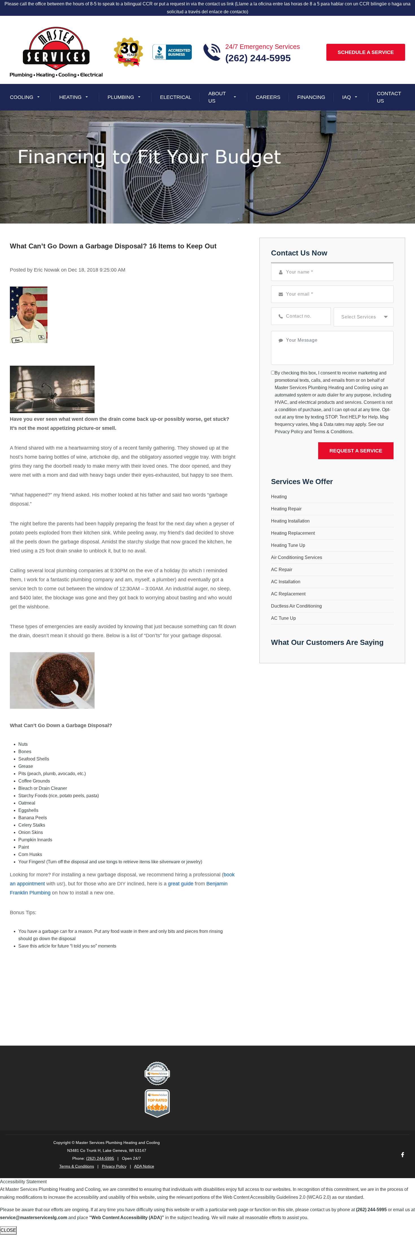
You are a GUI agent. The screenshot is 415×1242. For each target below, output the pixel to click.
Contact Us (389, 97)
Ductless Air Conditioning (296, 606)
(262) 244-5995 (100, 1158)
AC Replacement (288, 593)
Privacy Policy (289, 431)
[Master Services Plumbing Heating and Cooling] (56, 51)
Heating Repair (286, 508)
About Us (217, 97)
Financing (311, 97)
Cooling (21, 97)
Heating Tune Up (288, 545)
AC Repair (281, 569)
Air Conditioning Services (296, 557)
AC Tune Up (283, 618)
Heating (70, 97)
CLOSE (8, 1230)
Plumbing (121, 97)
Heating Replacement (293, 533)
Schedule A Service (366, 52)
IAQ (346, 97)
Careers (268, 97)
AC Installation (285, 581)
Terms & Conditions (332, 431)
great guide (180, 883)
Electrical (175, 97)
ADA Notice (144, 1166)
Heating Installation (290, 521)
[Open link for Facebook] (402, 1154)
